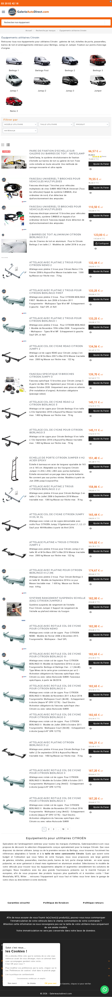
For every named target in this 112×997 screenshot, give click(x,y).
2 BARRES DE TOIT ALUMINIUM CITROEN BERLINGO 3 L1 (55, 236)
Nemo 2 (14, 111)
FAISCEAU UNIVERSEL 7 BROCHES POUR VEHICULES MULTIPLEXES (54, 180)
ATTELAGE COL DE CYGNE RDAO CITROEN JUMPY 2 (56, 347)
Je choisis (31, 983)
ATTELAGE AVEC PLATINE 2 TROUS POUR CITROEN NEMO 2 (55, 263)
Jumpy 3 (70, 91)
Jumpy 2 (42, 91)
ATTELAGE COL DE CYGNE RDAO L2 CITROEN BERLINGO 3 (51, 403)
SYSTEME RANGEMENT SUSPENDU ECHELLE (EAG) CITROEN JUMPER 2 (57, 599)
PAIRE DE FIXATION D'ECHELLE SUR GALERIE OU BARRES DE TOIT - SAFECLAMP (57, 152)
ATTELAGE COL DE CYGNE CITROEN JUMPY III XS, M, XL (56, 515)
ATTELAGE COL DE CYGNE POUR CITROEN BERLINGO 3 (56, 431)
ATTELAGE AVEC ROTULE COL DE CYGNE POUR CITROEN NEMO (55, 627)
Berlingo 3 (98, 70)
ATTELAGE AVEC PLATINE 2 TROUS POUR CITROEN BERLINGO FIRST (55, 291)
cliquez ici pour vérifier (81, 984)
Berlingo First (42, 70)
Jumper (98, 91)
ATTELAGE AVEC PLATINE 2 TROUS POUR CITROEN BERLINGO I (55, 319)
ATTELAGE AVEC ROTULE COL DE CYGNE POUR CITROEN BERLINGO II (55, 687)
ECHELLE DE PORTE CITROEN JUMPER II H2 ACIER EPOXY (57, 459)
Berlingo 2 (70, 70)
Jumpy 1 (14, 91)
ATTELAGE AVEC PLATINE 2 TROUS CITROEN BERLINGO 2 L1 (51, 487)
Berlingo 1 (14, 70)
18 (63, 829)
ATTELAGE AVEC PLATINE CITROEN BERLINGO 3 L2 (51, 743)
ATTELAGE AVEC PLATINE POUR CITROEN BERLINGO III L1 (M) (55, 571)
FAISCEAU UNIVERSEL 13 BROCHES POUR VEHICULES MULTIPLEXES (55, 208)
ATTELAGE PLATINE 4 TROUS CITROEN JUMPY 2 (54, 543)
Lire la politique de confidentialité (19, 974)
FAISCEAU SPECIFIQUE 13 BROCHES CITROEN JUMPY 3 (51, 375)
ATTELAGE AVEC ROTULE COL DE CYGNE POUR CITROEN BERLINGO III (55, 655)
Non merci (12, 983)
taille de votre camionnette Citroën (64, 853)
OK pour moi (50, 983)
